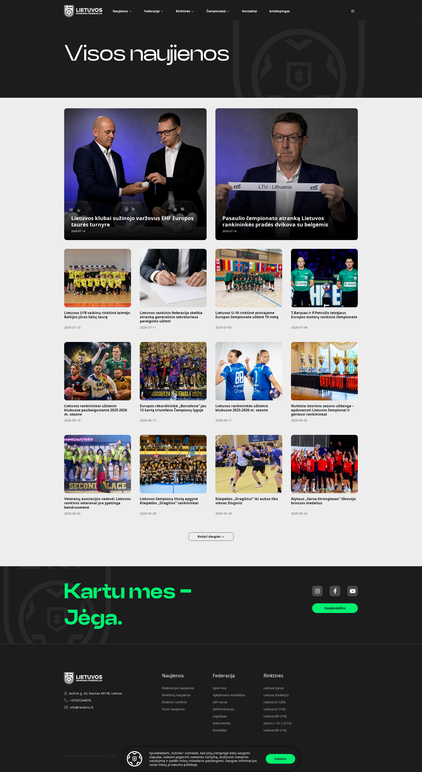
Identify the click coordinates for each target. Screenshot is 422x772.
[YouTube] (352, 591)
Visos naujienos (173, 709)
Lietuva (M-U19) (275, 716)
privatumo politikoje (182, 765)
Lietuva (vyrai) (274, 688)
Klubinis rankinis (174, 702)
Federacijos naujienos (178, 688)
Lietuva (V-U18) (274, 709)
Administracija (223, 709)
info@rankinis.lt (81, 707)
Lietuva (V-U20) (274, 702)
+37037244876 (80, 700)
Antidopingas (279, 11)
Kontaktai (249, 11)
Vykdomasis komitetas (229, 695)
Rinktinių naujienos (176, 695)
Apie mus (220, 688)
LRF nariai (220, 702)
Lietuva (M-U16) (275, 730)
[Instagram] (317, 591)
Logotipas (220, 716)
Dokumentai (222, 723)
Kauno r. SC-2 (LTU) (277, 723)
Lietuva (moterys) (276, 695)
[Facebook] (335, 591)
